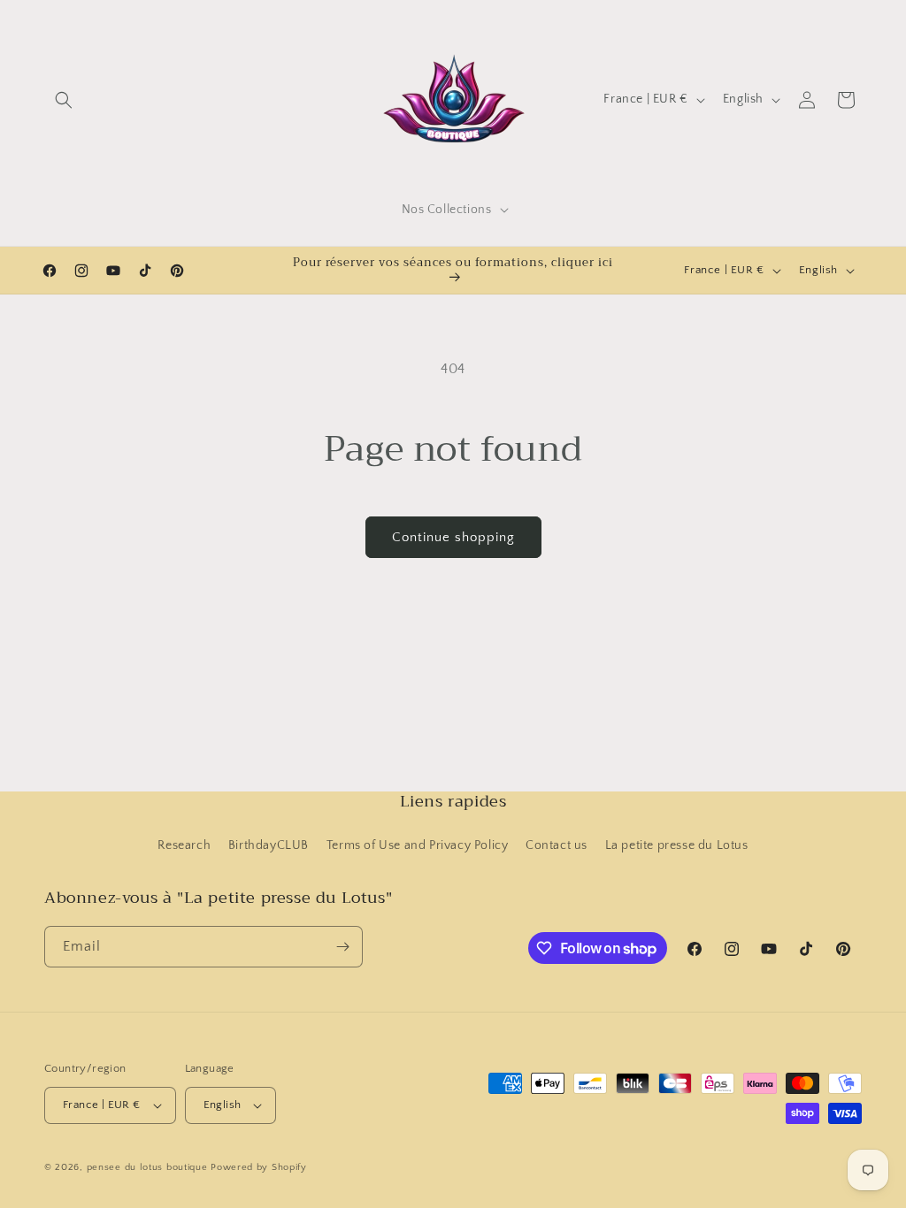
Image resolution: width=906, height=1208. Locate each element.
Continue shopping (453, 537)
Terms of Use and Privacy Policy (417, 845)
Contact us (556, 845)
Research (184, 845)
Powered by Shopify (259, 1167)
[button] (63, 99)
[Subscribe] (342, 946)
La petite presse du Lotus (677, 845)
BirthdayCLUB (268, 845)
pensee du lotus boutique (147, 1167)
